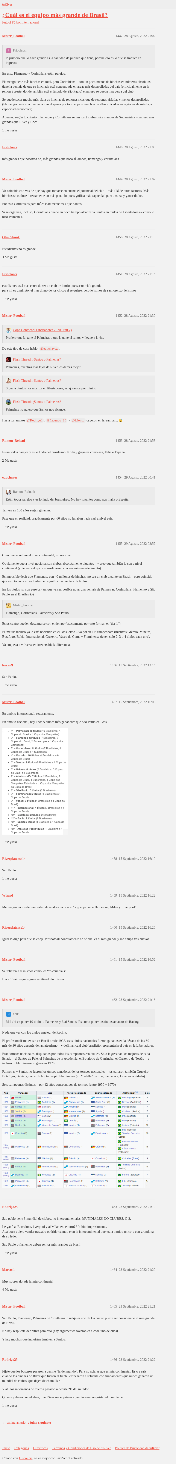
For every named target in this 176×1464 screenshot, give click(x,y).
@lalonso (78, 420)
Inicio (6, 1448)
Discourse (25, 1458)
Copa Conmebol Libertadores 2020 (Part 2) (42, 330)
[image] (35, 781)
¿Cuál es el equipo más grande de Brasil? (55, 15)
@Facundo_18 (56, 420)
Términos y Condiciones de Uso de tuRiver (81, 1448)
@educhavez (49, 348)
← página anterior (14, 1422)
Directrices (40, 1448)
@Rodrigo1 (35, 420)
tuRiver (7, 4)
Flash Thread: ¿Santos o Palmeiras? (37, 359)
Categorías (21, 1448)
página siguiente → (41, 1422)
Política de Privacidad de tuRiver (137, 1448)
